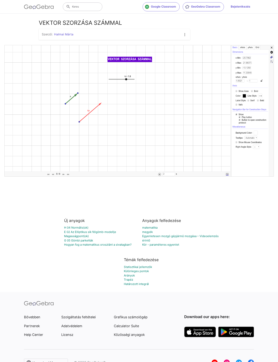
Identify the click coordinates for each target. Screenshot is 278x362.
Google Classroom (163, 6)
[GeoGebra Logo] (39, 7)
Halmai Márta (63, 34)
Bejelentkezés (240, 6)
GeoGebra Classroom (205, 6)
